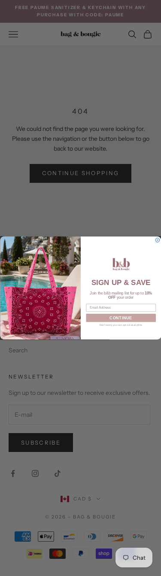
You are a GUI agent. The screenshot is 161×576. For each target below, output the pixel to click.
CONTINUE (120, 318)
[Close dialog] (157, 240)
